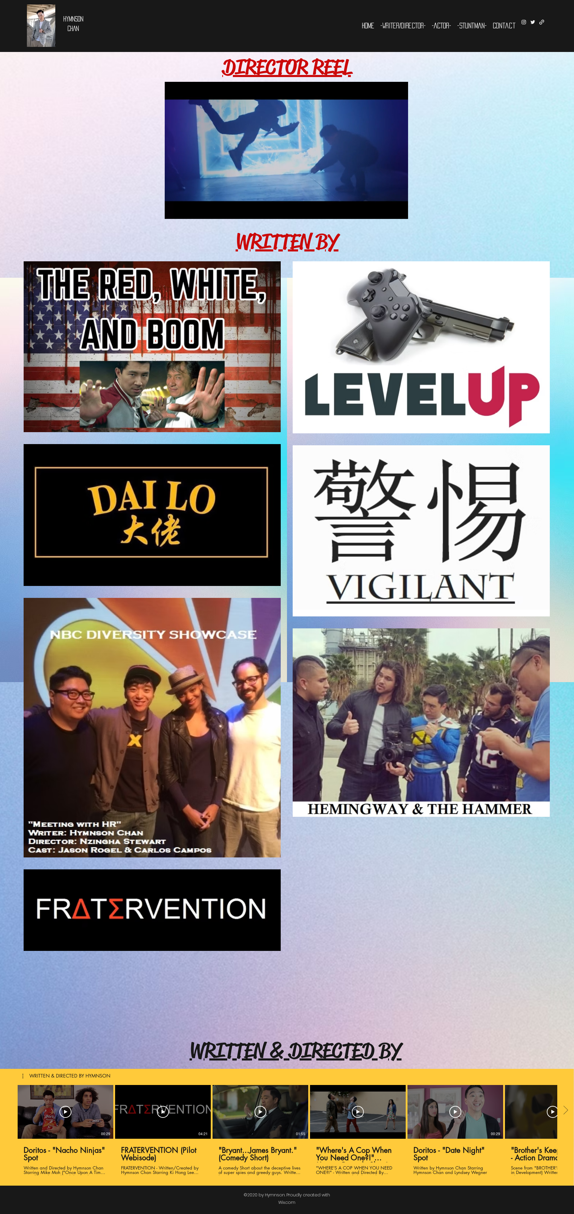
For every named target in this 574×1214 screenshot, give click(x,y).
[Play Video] (65, 1112)
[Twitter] (533, 22)
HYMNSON (73, 19)
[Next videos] (565, 1111)
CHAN (73, 28)
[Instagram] (524, 22)
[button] (400, 212)
